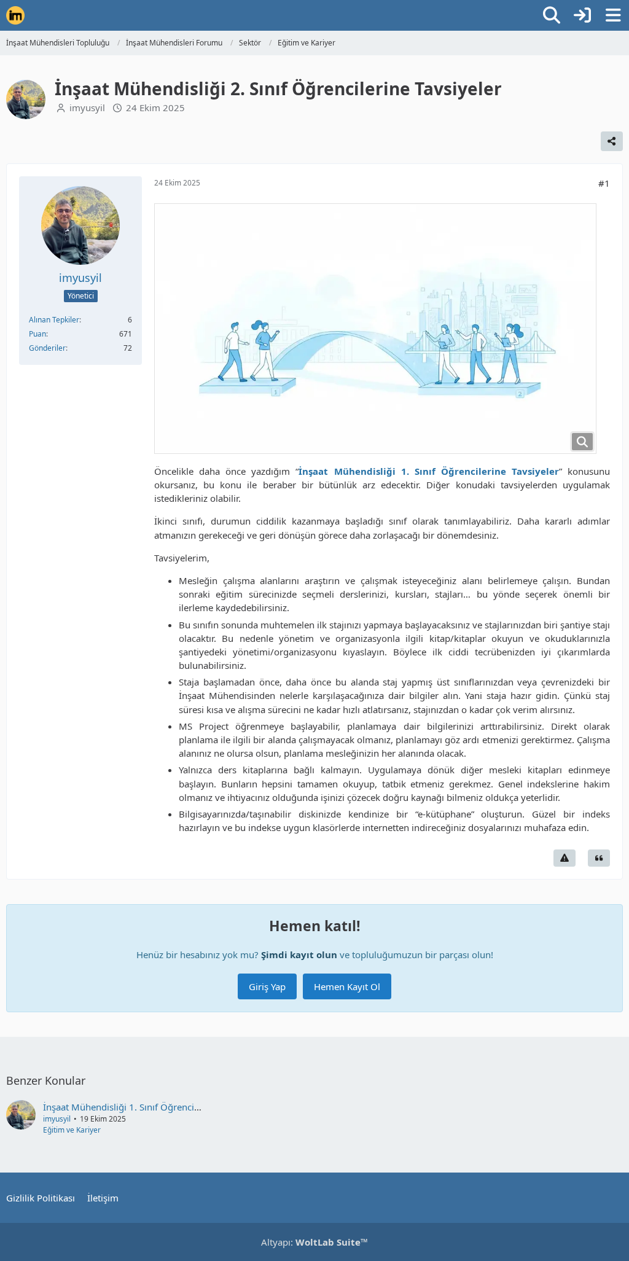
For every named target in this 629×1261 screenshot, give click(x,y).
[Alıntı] (599, 858)
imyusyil (87, 107)
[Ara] (551, 15)
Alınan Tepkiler (54, 319)
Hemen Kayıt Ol (347, 986)
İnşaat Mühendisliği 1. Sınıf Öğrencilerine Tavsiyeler (152, 1107)
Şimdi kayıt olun (299, 954)
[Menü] (613, 15)
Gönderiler (47, 348)
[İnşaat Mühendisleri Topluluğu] (15, 15)
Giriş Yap (267, 986)
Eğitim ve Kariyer (72, 1130)
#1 (604, 183)
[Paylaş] (612, 141)
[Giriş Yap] (582, 15)
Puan (37, 334)
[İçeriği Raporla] (564, 858)
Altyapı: (314, 1242)
